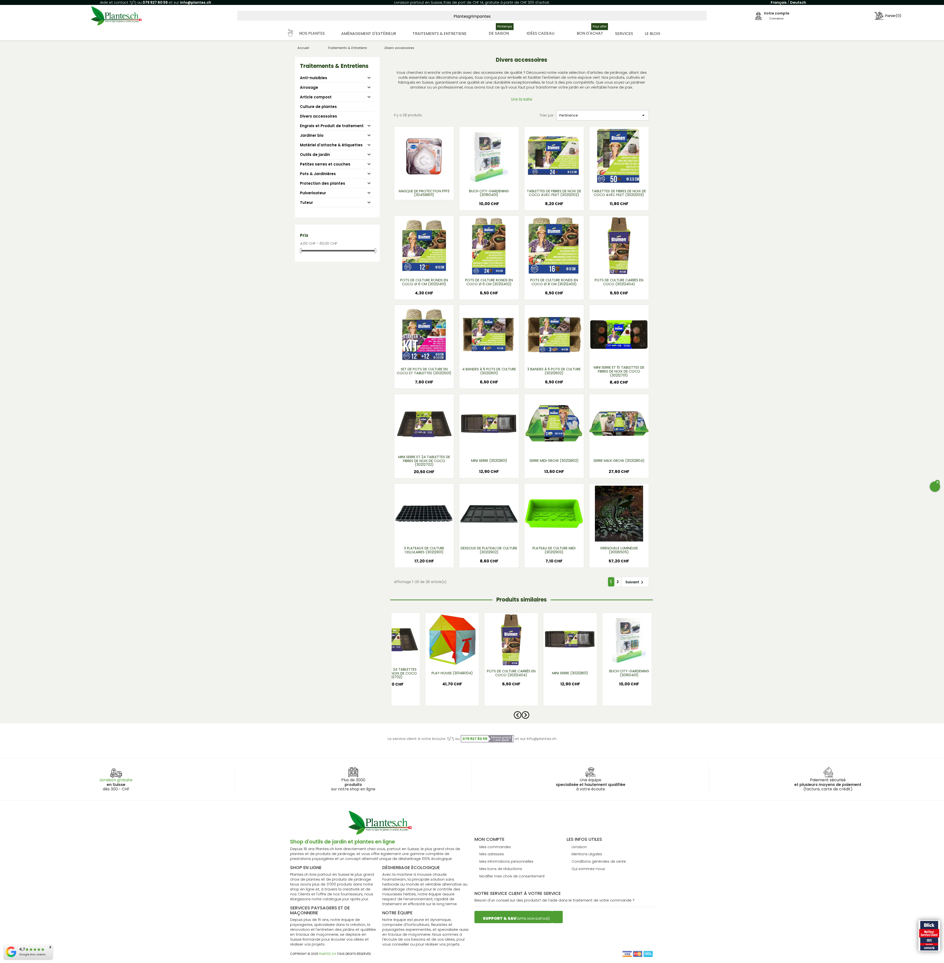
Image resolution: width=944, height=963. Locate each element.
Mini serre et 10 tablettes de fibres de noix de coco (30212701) (619, 371)
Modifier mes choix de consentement (512, 876)
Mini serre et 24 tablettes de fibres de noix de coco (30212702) (424, 461)
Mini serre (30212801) (489, 460)
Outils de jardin (315, 154)
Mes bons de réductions (500, 868)
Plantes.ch (327, 954)
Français (779, 2)
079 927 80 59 (155, 2)
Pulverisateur (313, 193)
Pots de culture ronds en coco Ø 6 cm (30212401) (424, 282)
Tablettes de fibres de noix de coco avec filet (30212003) (619, 193)
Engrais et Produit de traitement (332, 125)
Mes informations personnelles (506, 861)
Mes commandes (495, 846)
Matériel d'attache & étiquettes (331, 145)
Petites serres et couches (325, 164)
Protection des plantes (322, 183)
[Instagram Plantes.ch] (557, 917)
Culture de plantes (318, 106)
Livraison (579, 846)
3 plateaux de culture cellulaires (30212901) (424, 550)
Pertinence (602, 115)
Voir (438, 179)
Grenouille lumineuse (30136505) (619, 550)
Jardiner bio (312, 135)
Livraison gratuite (116, 780)
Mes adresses (491, 854)
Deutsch (798, 2)
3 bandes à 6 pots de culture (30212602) (554, 371)
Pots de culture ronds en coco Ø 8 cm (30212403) (554, 282)
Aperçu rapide (418, 179)
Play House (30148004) (433, 673)
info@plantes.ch (195, 2)
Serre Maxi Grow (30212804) (619, 460)
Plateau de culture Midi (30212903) (553, 550)
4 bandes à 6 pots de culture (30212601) (489, 371)
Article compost (316, 97)
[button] (306, 33)
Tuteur (306, 202)
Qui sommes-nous (588, 868)
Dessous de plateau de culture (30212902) (489, 550)
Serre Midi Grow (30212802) (554, 460)
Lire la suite (521, 99)
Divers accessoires (318, 116)
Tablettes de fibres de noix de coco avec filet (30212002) (554, 193)
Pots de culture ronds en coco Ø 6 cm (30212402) (489, 282)
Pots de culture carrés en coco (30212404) (619, 282)
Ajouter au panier (424, 195)
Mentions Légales (587, 854)
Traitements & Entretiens (334, 66)
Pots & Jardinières (318, 173)
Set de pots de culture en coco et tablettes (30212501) (424, 371)
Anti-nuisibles (313, 77)
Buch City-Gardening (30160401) (489, 193)
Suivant (635, 582)
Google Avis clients (32, 954)
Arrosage (309, 87)
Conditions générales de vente (599, 861)
